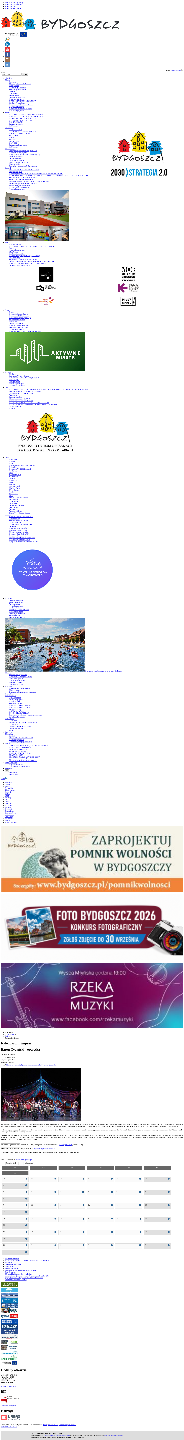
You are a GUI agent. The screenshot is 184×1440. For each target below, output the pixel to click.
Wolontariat (13, 395)
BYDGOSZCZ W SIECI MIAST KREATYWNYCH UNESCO (31, 246)
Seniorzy (8, 515)
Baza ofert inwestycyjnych (18, 153)
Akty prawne (13, 724)
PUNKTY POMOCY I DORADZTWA (23, 761)
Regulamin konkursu (16, 765)
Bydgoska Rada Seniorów (18, 528)
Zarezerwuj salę (14, 519)
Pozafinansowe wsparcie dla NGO (21, 401)
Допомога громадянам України (20, 759)
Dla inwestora (9, 149)
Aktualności (9, 78)
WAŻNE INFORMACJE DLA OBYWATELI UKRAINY (29, 745)
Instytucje (12, 248)
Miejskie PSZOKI (15, 682)
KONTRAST (9, 768)
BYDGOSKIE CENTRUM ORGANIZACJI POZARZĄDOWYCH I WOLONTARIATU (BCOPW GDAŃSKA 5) (49, 389)
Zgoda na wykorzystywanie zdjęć (20, 742)
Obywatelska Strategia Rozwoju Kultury (23, 259)
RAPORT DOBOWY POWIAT (20, 707)
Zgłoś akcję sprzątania (16, 678)
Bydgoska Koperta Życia (17, 536)
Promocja (8, 372)
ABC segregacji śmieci (17, 680)
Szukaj (25, 74)
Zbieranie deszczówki (16, 684)
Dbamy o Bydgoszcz (16, 700)
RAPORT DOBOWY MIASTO (20, 705)
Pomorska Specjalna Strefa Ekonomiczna (23, 166)
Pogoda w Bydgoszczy (17, 617)
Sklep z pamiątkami (16, 602)
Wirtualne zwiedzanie (16, 600)
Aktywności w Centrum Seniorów (20, 524)
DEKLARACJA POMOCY (19, 749)
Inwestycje (8, 686)
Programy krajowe (15, 172)
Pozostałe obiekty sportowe (18, 327)
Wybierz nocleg (14, 604)
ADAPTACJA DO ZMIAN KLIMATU (23, 132)
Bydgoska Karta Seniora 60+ (19, 534)
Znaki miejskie (14, 380)
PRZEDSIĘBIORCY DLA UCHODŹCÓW (24, 757)
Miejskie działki (14, 164)
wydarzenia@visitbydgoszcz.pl (44, 1148)
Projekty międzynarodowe (18, 145)
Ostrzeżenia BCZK (15, 703)
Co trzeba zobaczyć (16, 606)
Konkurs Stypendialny (16, 254)
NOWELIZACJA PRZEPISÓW (20, 747)
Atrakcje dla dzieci (15, 608)
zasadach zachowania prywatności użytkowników (57, 1435)
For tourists (13, 772)
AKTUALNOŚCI (15, 130)
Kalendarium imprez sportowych (20, 318)
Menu (3, 779)
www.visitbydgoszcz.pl (24, 1160)
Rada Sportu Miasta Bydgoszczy (20, 325)
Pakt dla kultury (14, 258)
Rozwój (7, 112)
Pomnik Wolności (11, 763)
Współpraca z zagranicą (17, 385)
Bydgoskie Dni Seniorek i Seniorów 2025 (23, 542)
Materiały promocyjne (16, 384)
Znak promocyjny (15, 382)
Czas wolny (9, 732)
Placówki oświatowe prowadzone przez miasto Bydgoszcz (29, 181)
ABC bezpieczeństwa (16, 711)
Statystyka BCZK (15, 709)
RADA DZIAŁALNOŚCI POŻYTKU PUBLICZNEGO (29, 403)
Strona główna (10, 1034)
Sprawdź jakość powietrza (18, 675)
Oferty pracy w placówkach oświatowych (23, 177)
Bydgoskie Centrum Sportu (18, 314)
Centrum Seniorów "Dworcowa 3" (21, 517)
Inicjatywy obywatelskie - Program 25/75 (23, 151)
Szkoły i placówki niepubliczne (19, 185)
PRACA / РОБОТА (16, 755)
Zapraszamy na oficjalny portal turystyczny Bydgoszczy (104, 671)
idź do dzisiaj (29, 1163)
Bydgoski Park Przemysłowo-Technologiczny (24, 154)
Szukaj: (3, 72)
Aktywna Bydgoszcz (16, 329)
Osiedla (7, 457)
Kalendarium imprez (16, 244)
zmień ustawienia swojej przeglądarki (113, 1435)
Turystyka (8, 598)
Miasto (7, 80)
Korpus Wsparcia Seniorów (18, 532)
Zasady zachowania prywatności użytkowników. (59, 1425)
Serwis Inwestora (15, 158)
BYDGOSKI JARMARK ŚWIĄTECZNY (24, 378)
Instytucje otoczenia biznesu (18, 162)
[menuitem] (94, 78)
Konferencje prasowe (16, 740)
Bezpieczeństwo (10, 696)
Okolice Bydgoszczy (16, 615)
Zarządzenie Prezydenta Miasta (19, 766)
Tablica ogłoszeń (15, 406)
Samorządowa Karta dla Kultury (20, 265)
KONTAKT (13, 147)
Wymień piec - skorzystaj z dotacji (20, 677)
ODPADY (13, 139)
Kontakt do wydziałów (8, 1386)
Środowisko (9, 128)
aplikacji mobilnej (65, 1145)
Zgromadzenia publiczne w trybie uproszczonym (25, 715)
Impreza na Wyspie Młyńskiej (19, 376)
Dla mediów (9, 734)
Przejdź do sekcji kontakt (13, 8)
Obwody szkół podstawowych (19, 187)
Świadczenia (9, 719)
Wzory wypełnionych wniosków (20, 726)
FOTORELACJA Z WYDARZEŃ (21, 738)
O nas (11, 730)
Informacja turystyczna (17, 614)
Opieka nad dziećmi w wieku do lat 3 (21, 179)
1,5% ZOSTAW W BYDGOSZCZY (22, 393)
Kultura (7, 242)
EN (7, 770)
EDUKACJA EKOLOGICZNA (20, 133)
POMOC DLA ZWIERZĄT (19, 713)
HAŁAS (12, 137)
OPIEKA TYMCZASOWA (18, 751)
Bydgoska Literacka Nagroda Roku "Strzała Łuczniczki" (28, 263)
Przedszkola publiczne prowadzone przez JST (24, 183)
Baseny (11, 312)
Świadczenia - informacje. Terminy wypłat (23, 722)
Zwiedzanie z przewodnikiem (19, 610)
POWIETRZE (14, 141)
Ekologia (8, 673)
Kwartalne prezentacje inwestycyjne (21, 688)
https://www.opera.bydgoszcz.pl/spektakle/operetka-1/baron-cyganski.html (31, 1065)
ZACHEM (13, 143)
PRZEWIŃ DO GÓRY (9, 1427)
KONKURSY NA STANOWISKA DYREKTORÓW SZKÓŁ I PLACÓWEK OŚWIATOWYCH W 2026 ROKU (48, 175)
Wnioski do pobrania (16, 728)
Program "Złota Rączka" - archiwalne (22, 538)
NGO (7, 387)
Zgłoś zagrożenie (15, 698)
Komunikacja (9, 694)
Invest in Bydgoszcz (16, 156)
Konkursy (12, 374)
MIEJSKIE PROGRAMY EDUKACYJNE (24, 170)
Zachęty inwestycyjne (16, 160)
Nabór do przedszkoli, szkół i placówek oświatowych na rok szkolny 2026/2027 (36, 174)
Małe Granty (13, 252)
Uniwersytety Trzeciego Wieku (19, 540)
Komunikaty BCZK (16, 701)
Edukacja (8, 168)
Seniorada (12, 526)
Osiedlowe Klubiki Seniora (18, 520)
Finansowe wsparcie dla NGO (19, 399)
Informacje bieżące (15, 397)
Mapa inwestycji (14, 690)
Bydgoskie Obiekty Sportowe (19, 316)
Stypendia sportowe (16, 323)
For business (13, 774)
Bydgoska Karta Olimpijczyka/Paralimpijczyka (25, 331)
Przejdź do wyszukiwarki (13, 4)
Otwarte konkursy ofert (17, 189)
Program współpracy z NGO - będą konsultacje (25, 391)
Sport (7, 310)
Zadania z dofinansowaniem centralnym (22, 692)
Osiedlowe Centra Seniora (18, 530)
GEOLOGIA (13, 135)
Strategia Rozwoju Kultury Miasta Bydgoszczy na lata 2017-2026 (31, 261)
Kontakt (12, 408)
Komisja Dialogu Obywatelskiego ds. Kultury (24, 256)
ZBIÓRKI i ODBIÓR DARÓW (20, 753)
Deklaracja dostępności (8, 1406)
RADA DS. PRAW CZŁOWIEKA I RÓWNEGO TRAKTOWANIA (33, 405)
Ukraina (8, 743)
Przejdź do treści (10, 6)
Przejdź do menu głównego (14, 3)
